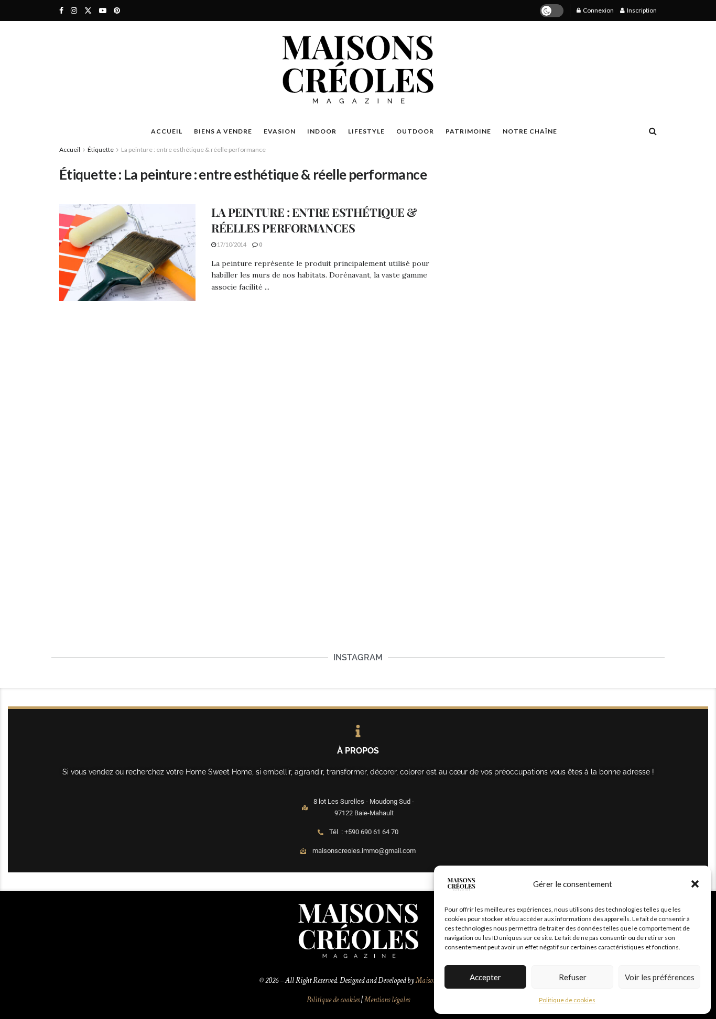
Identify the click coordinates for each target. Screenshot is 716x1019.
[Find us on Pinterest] (117, 10)
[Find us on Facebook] (61, 10)
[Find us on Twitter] (88, 10)
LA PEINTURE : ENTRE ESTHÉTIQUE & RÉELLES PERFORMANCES (314, 220)
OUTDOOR (415, 131)
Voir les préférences (660, 977)
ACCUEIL (166, 131)
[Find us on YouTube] (102, 10)
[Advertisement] (558, 228)
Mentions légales (387, 1000)
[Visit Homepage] (358, 70)
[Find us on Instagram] (74, 10)
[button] (695, 884)
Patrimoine (468, 131)
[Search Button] (653, 131)
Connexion (598, 10)
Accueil (69, 149)
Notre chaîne (530, 131)
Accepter (485, 977)
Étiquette (101, 149)
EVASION (280, 131)
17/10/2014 (231, 244)
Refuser (573, 977)
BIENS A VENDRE (223, 131)
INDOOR (322, 131)
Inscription (641, 10)
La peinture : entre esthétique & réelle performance (193, 149)
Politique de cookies (567, 1000)
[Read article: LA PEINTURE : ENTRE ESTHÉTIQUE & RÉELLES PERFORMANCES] (127, 253)
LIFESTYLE (366, 131)
